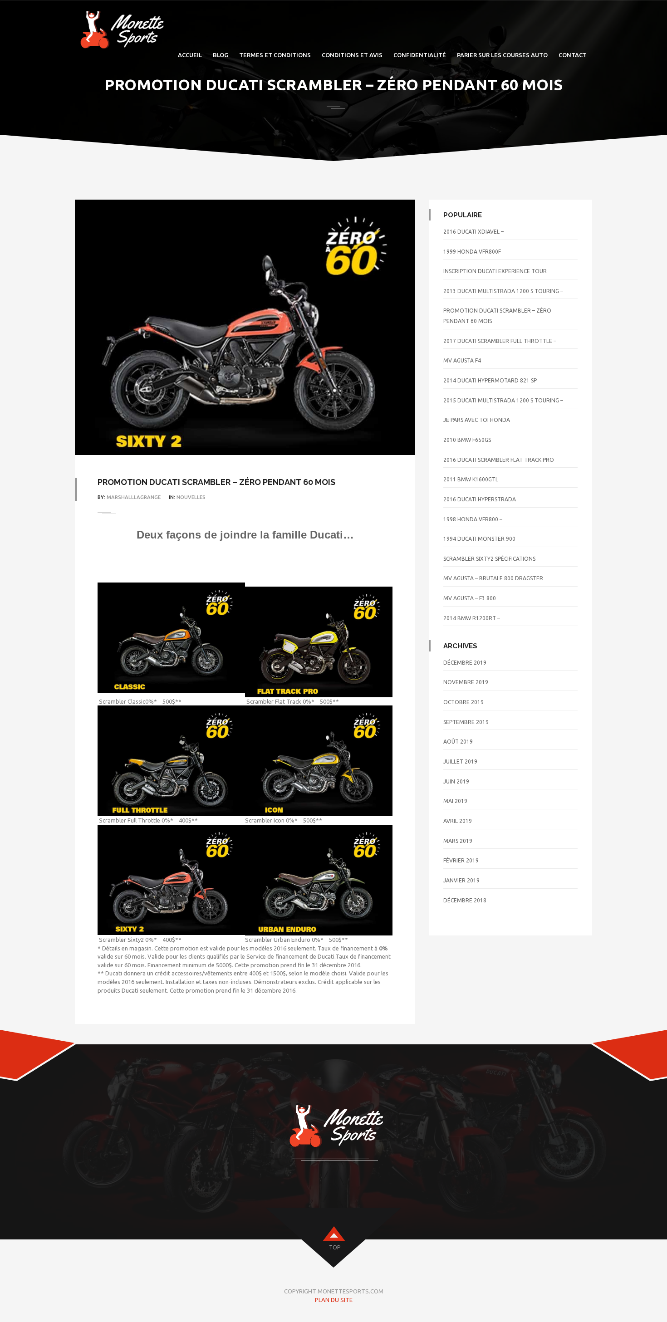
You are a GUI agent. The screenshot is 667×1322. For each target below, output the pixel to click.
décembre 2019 (464, 663)
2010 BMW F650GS (467, 440)
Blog (220, 55)
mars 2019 (457, 841)
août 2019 (458, 741)
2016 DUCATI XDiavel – (473, 232)
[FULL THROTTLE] (171, 760)
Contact (573, 55)
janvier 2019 (461, 880)
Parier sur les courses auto (502, 55)
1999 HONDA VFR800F (472, 252)
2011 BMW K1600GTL (470, 479)
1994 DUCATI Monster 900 (479, 539)
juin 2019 (456, 781)
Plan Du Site (334, 1300)
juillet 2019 (460, 761)
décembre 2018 (464, 900)
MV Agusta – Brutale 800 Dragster (493, 578)
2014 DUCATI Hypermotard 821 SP (490, 380)
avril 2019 (457, 821)
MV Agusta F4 (462, 360)
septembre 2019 (466, 722)
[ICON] (318, 760)
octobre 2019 (463, 702)
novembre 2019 (465, 682)
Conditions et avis (352, 55)
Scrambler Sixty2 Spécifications (489, 559)
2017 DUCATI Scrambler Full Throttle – (499, 341)
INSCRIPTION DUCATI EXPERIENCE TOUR (495, 271)
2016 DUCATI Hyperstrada (479, 499)
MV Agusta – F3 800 (469, 598)
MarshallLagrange (134, 497)
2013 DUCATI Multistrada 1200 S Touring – (503, 291)
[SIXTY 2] (171, 880)
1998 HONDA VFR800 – (472, 519)
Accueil (190, 55)
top (334, 1247)
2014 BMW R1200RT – (471, 618)
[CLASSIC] (171, 638)
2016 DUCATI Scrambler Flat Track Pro (498, 460)
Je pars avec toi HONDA (476, 420)
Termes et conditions (275, 55)
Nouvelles (191, 497)
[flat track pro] (318, 642)
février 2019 (461, 860)
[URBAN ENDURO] (318, 880)
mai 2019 (455, 801)
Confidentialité (419, 55)
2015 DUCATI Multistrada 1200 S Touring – (503, 400)
